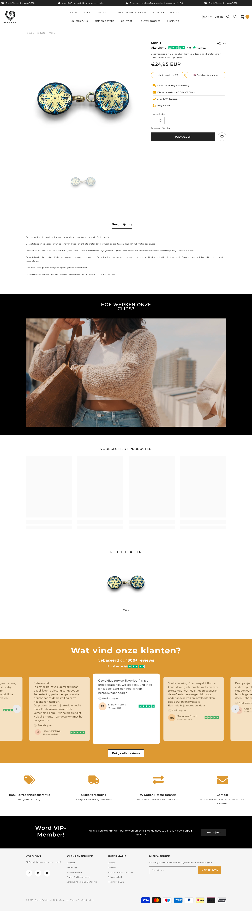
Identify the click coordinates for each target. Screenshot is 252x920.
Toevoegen (183, 136)
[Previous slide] (17, 709)
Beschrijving (122, 224)
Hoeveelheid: (158, 114)
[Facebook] (29, 873)
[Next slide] (235, 709)
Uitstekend (158, 47)
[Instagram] (38, 873)
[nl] (198, 17)
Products (40, 32)
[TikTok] (47, 873)
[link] (222, 136)
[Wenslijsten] (235, 16)
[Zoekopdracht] (228, 16)
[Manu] (126, 582)
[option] (83, 97)
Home (29, 32)
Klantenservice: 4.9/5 (168, 75)
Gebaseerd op (126, 660)
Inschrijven (213, 832)
